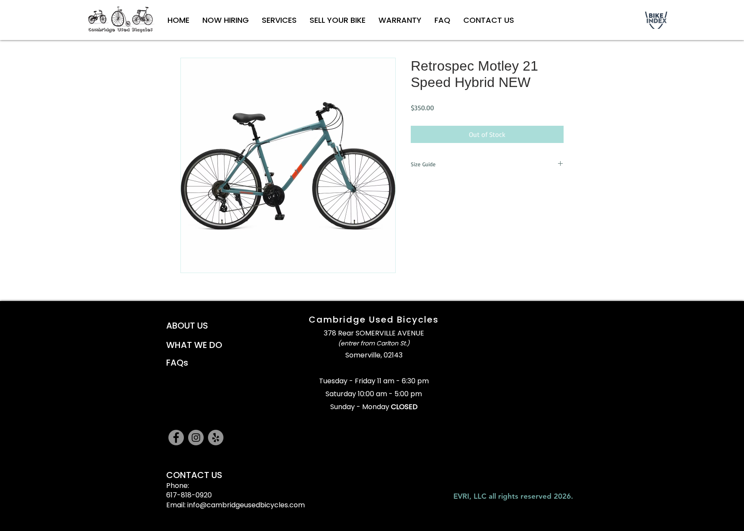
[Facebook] (176, 437)
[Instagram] (196, 437)
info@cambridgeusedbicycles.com (246, 505)
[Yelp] (215, 437)
